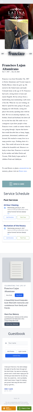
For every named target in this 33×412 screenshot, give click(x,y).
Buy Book (19, 295)
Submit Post (16, 356)
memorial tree (24, 168)
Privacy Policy (11, 404)
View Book (9, 295)
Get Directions (10, 217)
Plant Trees (23, 217)
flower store (23, 171)
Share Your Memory (12, 324)
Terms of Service (21, 404)
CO (8, 213)
